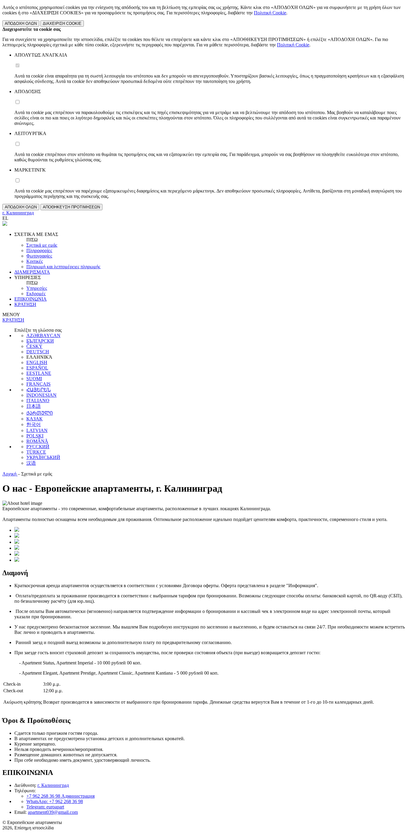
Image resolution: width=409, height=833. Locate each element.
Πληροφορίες (39, 250)
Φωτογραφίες (39, 255)
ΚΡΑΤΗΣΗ (25, 304)
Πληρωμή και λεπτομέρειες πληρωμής (63, 266)
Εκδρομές (36, 293)
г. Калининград (53, 785)
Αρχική (10, 473)
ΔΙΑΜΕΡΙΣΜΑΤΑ (32, 272)
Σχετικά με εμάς (41, 245)
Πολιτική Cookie (270, 12)
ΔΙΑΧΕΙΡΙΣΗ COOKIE (62, 23)
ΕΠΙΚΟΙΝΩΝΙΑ (30, 299)
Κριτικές (34, 261)
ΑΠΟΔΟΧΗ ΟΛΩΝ (21, 23)
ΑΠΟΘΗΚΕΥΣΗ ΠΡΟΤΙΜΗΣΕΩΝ (71, 207)
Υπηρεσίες (36, 288)
